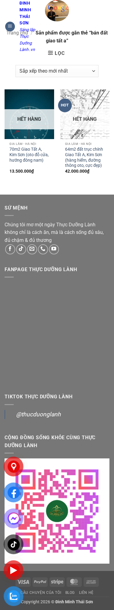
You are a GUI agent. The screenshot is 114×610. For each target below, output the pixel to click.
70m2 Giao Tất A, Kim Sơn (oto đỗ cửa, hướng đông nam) (29, 154)
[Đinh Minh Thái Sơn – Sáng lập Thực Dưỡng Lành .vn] (57, 10)
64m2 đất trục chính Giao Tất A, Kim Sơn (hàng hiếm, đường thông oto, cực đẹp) (84, 157)
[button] (10, 27)
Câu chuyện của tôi (40, 592)
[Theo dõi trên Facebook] (10, 249)
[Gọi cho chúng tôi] (43, 249)
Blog (70, 592)
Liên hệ (86, 592)
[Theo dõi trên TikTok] (21, 249)
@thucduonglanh (38, 414)
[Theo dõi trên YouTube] (54, 249)
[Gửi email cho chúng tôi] (32, 249)
